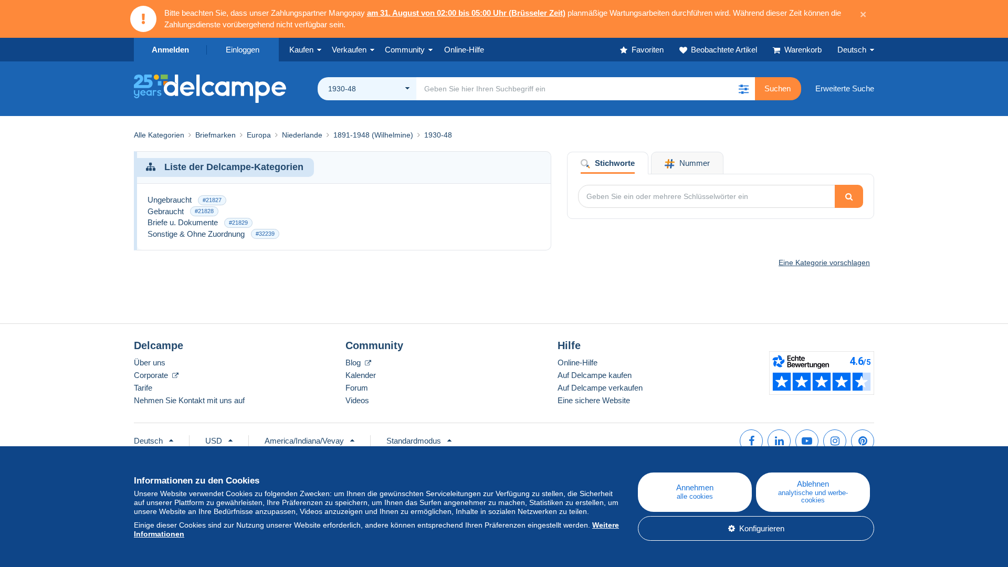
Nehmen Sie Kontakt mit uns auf (189, 400)
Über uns (149, 362)
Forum (356, 387)
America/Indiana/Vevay (304, 440)
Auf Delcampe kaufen (595, 375)
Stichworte (614, 163)
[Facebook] (751, 441)
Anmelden (170, 49)
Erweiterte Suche (844, 88)
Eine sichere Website (594, 400)
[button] (743, 88)
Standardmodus (413, 440)
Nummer (693, 163)
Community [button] (405, 49)
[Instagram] (834, 441)
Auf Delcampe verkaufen (600, 387)
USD (213, 440)
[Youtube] (806, 441)
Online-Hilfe (577, 362)
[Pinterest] (862, 441)
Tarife (143, 387)
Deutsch (851, 49)
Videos (357, 400)
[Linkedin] (779, 441)
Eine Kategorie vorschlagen (824, 262)
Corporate (152, 375)
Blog (354, 362)
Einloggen (242, 49)
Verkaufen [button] (349, 49)
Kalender (360, 375)
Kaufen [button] (301, 49)
